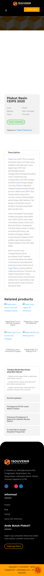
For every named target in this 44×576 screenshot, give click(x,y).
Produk (7, 505)
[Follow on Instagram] (16, 486)
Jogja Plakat (13, 268)
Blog (6, 509)
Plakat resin (12, 159)
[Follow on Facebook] (6, 486)
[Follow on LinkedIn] (21, 486)
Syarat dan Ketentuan (13, 519)
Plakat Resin (27, 130)
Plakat (19, 130)
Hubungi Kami (32, 9)
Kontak (7, 514)
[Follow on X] (11, 486)
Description (14, 152)
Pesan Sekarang (16, 122)
